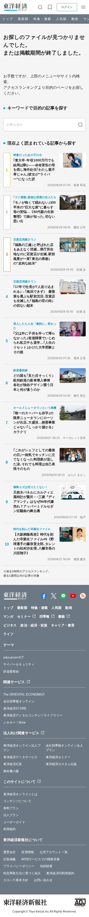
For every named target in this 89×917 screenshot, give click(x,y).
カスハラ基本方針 (15, 880)
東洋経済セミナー (58, 757)
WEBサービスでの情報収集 (40, 859)
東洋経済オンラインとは (20, 794)
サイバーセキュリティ (18, 664)
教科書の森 (11, 771)
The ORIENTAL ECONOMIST (24, 694)
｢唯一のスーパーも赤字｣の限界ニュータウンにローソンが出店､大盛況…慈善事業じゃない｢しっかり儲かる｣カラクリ (34, 422)
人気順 (61, 19)
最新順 (23, 19)
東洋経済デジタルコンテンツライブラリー (32, 715)
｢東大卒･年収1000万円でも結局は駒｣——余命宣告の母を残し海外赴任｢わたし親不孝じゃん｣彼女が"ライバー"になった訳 (34, 169)
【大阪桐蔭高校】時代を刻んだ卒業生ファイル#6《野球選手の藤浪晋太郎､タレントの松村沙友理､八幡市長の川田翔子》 (34, 543)
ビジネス (10, 625)
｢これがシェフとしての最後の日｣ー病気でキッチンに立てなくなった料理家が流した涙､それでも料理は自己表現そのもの (34, 459)
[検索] (80, 124)
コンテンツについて (17, 801)
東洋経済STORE (15, 708)
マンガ (8, 616)
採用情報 (27, 852)
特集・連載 (42, 19)
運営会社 (9, 852)
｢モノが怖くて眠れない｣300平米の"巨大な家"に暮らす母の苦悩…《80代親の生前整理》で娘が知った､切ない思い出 (34, 212)
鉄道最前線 (11, 671)
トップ (7, 19)
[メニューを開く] (83, 7)
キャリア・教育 (63, 625)
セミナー (23, 616)
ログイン (67, 7)
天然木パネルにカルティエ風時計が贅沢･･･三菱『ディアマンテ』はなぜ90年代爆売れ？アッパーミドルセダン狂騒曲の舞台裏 (34, 501)
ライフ (8, 634)
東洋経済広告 (12, 764)
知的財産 (46, 866)
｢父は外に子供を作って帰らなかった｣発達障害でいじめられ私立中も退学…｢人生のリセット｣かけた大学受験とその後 (34, 342)
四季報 (44, 616)
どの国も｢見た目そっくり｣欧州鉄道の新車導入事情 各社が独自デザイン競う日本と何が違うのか (33, 382)
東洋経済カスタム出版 (61, 764)
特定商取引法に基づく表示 (22, 873)
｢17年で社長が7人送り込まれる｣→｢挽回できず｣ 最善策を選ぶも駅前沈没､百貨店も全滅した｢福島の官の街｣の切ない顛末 (34, 296)
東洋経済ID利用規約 (60, 873)
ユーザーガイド (14, 822)
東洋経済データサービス (20, 757)
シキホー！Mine (14, 722)
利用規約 (9, 829)
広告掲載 (9, 859)
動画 (75, 19)
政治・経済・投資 (33, 625)
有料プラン (11, 808)
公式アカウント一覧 (54, 852)
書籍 (61, 616)
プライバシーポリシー (18, 866)
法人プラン (11, 815)
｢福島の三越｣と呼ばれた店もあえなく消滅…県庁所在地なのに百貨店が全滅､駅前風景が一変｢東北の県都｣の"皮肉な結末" (34, 254)
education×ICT (13, 657)
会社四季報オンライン (18, 701)
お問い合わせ (43, 880)
